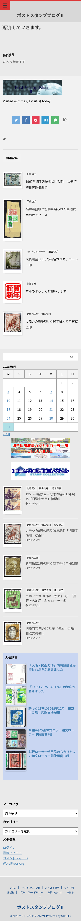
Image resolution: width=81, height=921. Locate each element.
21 (51, 409)
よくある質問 (52, 887)
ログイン (9, 847)
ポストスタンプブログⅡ (40, 15)
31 (8, 427)
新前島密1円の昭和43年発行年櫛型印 (52, 563)
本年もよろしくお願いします (46, 291)
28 (51, 418)
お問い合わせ (55, 892)
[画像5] (45, 120)
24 (8, 418)
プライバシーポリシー (31, 892)
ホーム (13, 887)
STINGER (66, 916)
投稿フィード (12, 852)
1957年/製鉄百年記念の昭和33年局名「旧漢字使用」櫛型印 (50, 496)
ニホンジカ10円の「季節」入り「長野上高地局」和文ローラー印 (51, 598)
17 (8, 409)
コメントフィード (15, 858)
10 (8, 400)
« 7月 (6, 434)
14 (51, 400)
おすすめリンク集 (30, 887)
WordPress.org (13, 863)
